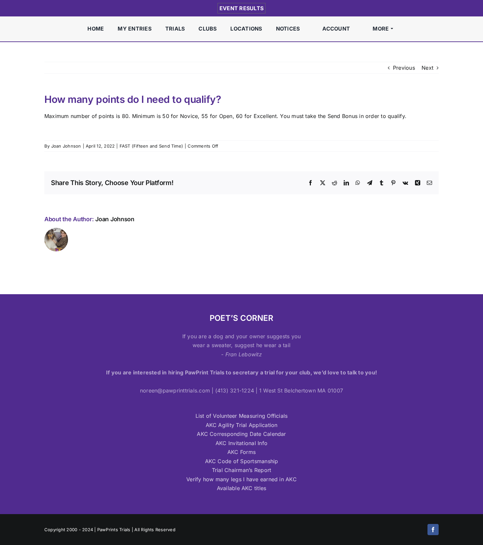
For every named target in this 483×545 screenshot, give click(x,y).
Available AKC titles (241, 488)
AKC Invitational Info (241, 443)
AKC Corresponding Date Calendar (241, 434)
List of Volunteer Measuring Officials (242, 416)
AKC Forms (241, 452)
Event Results (241, 8)
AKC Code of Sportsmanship (241, 461)
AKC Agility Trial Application (242, 425)
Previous (404, 67)
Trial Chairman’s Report (241, 470)
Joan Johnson (66, 146)
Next (427, 67)
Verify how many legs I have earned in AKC (241, 479)
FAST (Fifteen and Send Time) (151, 146)
